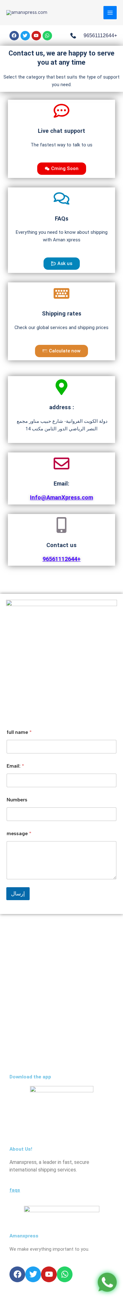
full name (19, 732)
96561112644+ (62, 559)
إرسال (18, 893)
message (19, 833)
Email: (15, 766)
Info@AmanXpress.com (61, 497)
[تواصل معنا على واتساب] (107, 1282)
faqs (14, 1190)
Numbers (17, 800)
